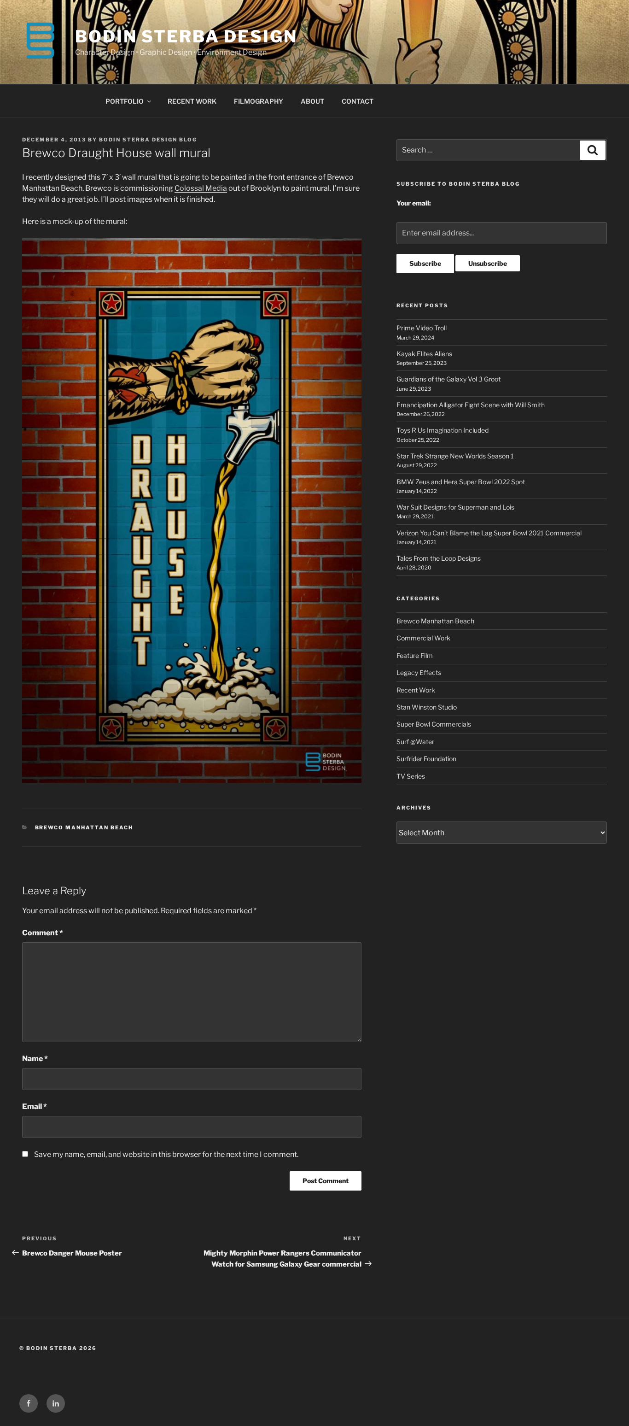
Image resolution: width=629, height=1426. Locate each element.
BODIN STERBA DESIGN (186, 36)
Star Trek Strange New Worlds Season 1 (455, 456)
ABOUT (312, 101)
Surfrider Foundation (426, 759)
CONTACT (357, 101)
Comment (42, 932)
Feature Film (414, 655)
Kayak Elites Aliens (424, 354)
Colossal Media (201, 188)
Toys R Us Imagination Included (442, 430)
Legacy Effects (418, 672)
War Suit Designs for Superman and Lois (455, 507)
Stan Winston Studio (426, 707)
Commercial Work (423, 638)
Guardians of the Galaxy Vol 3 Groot (448, 379)
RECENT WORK (192, 101)
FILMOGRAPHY (258, 101)
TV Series (410, 776)
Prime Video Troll (421, 328)
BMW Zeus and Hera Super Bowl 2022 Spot (460, 482)
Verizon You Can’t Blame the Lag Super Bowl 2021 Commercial (489, 533)
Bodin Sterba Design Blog (148, 139)
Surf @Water (415, 741)
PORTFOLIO (124, 101)
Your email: (413, 203)
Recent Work (415, 690)
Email (34, 1106)
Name (35, 1058)
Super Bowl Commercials (433, 724)
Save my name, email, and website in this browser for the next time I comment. (166, 1154)
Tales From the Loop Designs (438, 558)
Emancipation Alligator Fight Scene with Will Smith (470, 405)
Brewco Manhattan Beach (84, 827)
